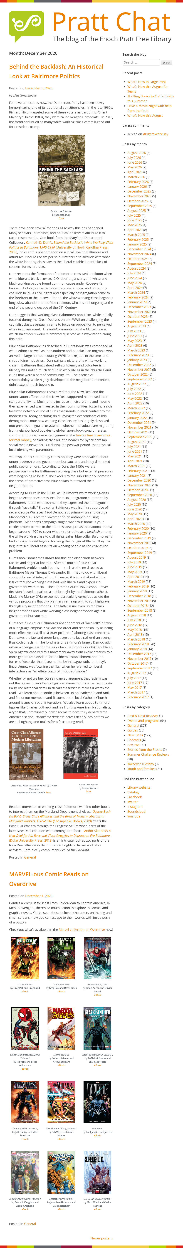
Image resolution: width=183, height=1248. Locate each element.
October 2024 (137, 259)
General (30, 857)
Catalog (133, 792)
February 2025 (138, 239)
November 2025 (139, 196)
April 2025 (134, 230)
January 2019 (137, 591)
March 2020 (136, 524)
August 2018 (136, 615)
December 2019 (139, 538)
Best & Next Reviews (142, 716)
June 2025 (134, 220)
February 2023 (138, 355)
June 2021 (134, 451)
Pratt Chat (110, 21)
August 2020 (136, 499)
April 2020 (134, 519)
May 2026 (134, 167)
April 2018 (134, 634)
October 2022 (137, 374)
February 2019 (138, 586)
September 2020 (139, 495)
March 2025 (136, 234)
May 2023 (134, 340)
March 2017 (136, 692)
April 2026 (134, 172)
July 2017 (134, 678)
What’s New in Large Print (146, 82)
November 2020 (139, 485)
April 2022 (134, 403)
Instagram (135, 806)
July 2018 (134, 620)
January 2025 (137, 244)
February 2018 (138, 644)
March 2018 (136, 639)
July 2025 (134, 215)
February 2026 (138, 181)
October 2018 (137, 605)
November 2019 (139, 543)
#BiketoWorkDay (155, 134)
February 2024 (138, 297)
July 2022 (134, 389)
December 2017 (139, 654)
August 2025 (136, 210)
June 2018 (134, 625)
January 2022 (137, 418)
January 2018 (137, 649)
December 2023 (139, 307)
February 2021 (138, 471)
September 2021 (139, 437)
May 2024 (134, 283)
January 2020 (137, 533)
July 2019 (134, 562)
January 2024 (137, 302)
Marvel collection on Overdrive (82, 929)
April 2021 (134, 461)
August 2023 (136, 326)
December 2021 (139, 422)
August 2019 (136, 557)
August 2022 (136, 384)
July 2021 (134, 446)
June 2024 (134, 278)
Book (61, 218)
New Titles (135, 735)
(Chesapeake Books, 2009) (59, 816)
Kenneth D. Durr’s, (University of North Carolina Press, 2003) (61, 247)
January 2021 (137, 475)
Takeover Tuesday (140, 764)
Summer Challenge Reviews (148, 754)
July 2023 (134, 331)
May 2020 (134, 514)
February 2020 (138, 528)
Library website (138, 787)
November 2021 (139, 427)
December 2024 (139, 249)
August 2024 (136, 268)
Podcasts (134, 740)
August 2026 (136, 153)
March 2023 (136, 350)
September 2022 (139, 379)
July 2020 (134, 504)
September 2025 (139, 206)
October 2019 (137, 548)
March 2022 (136, 408)
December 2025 (139, 191)
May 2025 (134, 225)
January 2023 (137, 360)
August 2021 (136, 442)
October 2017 (137, 663)
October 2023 (137, 316)
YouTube (133, 816)
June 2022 (134, 393)
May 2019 (134, 572)
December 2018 (139, 596)
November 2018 (139, 601)
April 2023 (134, 345)
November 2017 (139, 658)
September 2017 (139, 668)
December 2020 (139, 480)
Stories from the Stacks (144, 749)
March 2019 (136, 581)
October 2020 (137, 490)
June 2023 (134, 336)
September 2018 (139, 610)
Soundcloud (136, 811)
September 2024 (139, 263)
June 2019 (134, 567)
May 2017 (134, 687)
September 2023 (139, 321)
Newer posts (99, 1238)
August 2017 (136, 673)
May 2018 (134, 629)
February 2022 (138, 413)
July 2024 (134, 273)
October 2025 (137, 201)
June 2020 (134, 509)
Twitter (132, 802)
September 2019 (139, 552)
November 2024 (139, 254)
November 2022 (139, 369)
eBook (25, 991)
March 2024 (136, 292)
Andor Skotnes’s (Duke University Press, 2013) (60, 835)
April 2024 (134, 287)
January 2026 (137, 186)
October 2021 (137, 432)
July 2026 (134, 157)
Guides (132, 730)
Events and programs (143, 720)
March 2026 (136, 177)
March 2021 (136, 466)
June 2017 (134, 682)
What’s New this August (145, 115)
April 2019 (134, 576)
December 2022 (139, 365)
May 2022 (134, 398)
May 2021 (134, 456)
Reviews (133, 745)
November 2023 (139, 312)
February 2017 (138, 697)
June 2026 (134, 162)
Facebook (134, 797)
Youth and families (141, 769)
